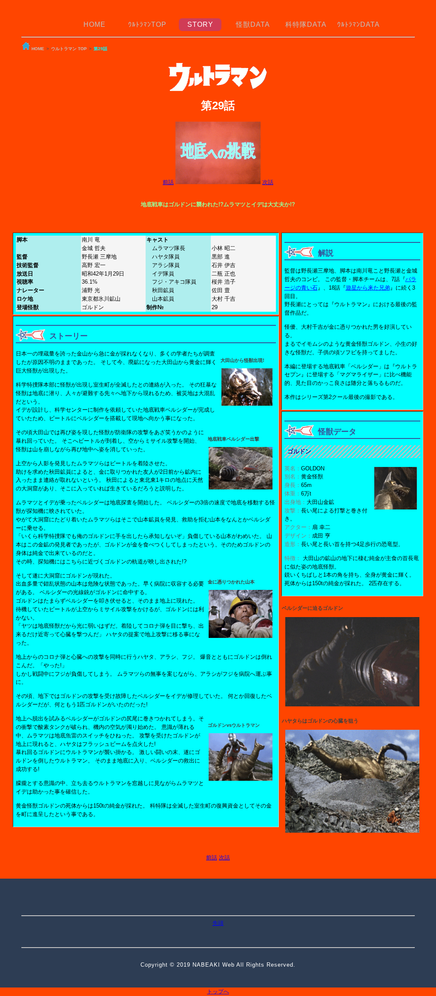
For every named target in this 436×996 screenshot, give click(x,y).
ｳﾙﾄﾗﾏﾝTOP (147, 24)
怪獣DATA (253, 24)
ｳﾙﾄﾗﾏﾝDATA (358, 24)
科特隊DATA (306, 24)
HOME (94, 24)
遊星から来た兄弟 (368, 288)
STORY (200, 24)
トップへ (218, 991)
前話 (168, 182)
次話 (267, 182)
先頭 (218, 923)
